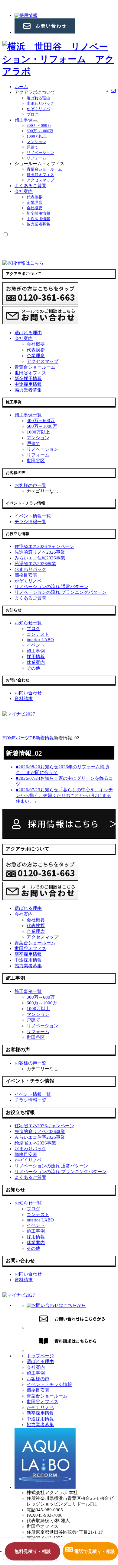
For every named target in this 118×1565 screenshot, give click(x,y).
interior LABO (40, 639)
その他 (33, 668)
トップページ (40, 1355)
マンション (36, 141)
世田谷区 (36, 460)
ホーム (21, 86)
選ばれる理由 (38, 98)
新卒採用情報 (38, 213)
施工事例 (24, 119)
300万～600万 (39, 125)
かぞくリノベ (38, 109)
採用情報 (36, 656)
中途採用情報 (38, 218)
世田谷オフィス (40, 174)
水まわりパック (40, 103)
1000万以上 (37, 136)
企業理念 (34, 202)
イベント (36, 645)
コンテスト (38, 634)
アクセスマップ (40, 180)
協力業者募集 (38, 224)
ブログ (32, 114)
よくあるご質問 (30, 185)
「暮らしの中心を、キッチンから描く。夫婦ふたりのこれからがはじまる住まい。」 (64, 795)
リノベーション (40, 152)
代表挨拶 (34, 197)
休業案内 (36, 662)
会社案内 (24, 191)
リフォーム (36, 158)
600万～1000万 (40, 131)
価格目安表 (38, 1390)
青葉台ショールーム (44, 169)
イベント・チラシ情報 (49, 1384)
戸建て (32, 147)
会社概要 (34, 208)
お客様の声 (38, 1378)
